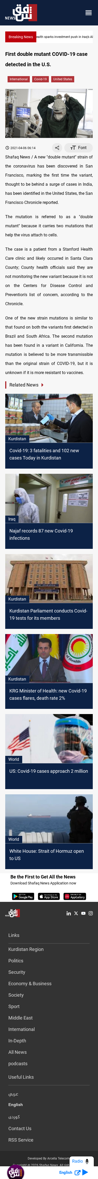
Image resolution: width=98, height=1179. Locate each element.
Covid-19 (40, 79)
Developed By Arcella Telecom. (49, 1158)
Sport (14, 1006)
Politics (15, 960)
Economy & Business (29, 983)
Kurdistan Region (26, 949)
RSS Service (20, 1140)
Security (16, 972)
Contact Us (19, 1128)
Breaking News (21, 37)
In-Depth (17, 1040)
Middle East (20, 1018)
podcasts (17, 1063)
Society (16, 995)
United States (62, 79)
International (19, 79)
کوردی (14, 1117)
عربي (13, 1094)
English (15, 1105)
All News (17, 1052)
